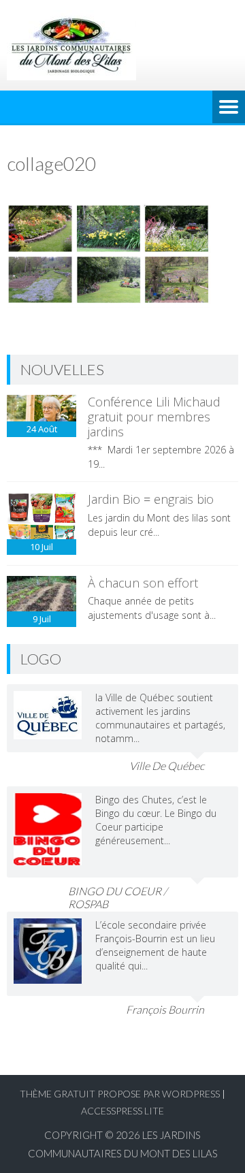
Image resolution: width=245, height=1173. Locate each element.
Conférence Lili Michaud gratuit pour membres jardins (154, 416)
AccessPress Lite (122, 1110)
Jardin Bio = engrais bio (151, 499)
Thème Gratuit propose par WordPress (120, 1093)
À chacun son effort (143, 583)
